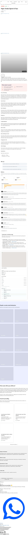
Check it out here (14, 241)
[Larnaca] (21, 330)
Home (1, 4)
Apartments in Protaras (12, 466)
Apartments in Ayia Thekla (8, 465)
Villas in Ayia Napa (2, 459)
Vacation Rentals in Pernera (9, 454)
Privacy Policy (7, 472)
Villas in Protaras (2, 460)
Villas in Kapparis (20, 459)
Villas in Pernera (24, 459)
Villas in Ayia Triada (11, 459)
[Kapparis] (6, 373)
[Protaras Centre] (21, 359)
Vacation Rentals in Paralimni (21, 454)
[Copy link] (10, 77)
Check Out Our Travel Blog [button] (13, 444)
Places (3, 4)
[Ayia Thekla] (6, 330)
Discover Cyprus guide (3, 525)
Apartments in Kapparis (2, 466)
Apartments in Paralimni (17, 466)
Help (15, 472)
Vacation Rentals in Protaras (15, 454)
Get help (7, 525)
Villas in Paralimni (6, 460)
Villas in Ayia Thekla (6, 459)
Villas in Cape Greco (16, 459)
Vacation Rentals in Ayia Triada (16, 453)
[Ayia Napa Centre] (21, 345)
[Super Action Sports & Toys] (14, 23)
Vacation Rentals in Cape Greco (23, 453)
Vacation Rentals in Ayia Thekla (10, 453)
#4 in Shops (2, 11)
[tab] (1, 532)
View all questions (2, 530)
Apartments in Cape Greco (20, 465)
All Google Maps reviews (4, 230)
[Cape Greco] (6, 345)
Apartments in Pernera (7, 466)
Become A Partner (4, 472)
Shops (6, 6)
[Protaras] (21, 316)
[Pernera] (6, 316)
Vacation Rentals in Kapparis (3, 454)
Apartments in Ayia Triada (14, 465)
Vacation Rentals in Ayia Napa (3, 453)
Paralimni (2, 6)
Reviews (14, 472)
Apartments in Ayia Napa (2, 465)
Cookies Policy (11, 472)
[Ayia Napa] (6, 359)
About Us (1, 472)
